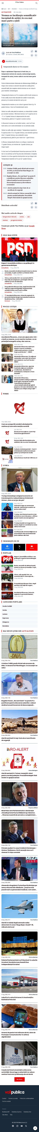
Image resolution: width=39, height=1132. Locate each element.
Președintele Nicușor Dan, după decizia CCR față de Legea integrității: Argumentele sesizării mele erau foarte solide (20, 288)
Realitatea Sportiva (16, 1112)
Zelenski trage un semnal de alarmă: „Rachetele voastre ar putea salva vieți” (24, 507)
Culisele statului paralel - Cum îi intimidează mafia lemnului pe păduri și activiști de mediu (25, 451)
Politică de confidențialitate (27, 1098)
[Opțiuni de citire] (35, 1128)
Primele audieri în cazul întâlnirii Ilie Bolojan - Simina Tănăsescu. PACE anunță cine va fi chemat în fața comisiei (19, 850)
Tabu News (5, 1114)
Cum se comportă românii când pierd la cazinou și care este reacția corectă (16, 425)
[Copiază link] (32, 51)
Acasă (4, 9)
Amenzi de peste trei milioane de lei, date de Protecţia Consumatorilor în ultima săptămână (18, 1035)
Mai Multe (19, 1079)
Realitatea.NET (6, 1112)
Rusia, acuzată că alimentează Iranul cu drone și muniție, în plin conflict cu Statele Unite (21, 272)
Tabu (11, 1114)
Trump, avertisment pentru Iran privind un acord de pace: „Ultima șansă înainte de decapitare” (25, 516)
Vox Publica (16, 52)
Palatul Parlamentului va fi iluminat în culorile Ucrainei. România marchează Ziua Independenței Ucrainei (19, 962)
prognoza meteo (16, 220)
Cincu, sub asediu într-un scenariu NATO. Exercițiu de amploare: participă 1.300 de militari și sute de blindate (19, 279)
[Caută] (36, 3)
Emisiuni (7, 301)
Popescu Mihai (33, 808)
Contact (4, 1098)
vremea (5, 220)
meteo (22, 217)
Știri (9, 9)
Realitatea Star (27, 1112)
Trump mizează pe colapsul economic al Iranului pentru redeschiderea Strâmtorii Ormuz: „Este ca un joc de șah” (17, 498)
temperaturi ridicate (10, 217)
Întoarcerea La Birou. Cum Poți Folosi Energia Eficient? (24, 432)
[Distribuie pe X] (36, 55)
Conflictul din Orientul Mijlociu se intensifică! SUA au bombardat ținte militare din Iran (25, 533)
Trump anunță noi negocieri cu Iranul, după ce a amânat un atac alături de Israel (25, 525)
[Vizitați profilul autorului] (3, 53)
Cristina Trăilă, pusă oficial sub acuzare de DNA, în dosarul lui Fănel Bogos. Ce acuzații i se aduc (20, 170)
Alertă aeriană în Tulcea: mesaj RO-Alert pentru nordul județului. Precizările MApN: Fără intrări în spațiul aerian (22, 195)
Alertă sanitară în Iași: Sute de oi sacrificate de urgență (19, 189)
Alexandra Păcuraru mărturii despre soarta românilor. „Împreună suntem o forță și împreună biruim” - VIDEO (24, 349)
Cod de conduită (6, 1101)
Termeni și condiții (13, 1098)
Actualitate (14, 9)
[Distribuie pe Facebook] (36, 51)
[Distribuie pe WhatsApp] (32, 55)
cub (28, 217)
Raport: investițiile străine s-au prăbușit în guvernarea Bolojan (25, 557)
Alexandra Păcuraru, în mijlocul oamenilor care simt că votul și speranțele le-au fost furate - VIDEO (25, 359)
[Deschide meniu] (3, 3)
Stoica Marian (33, 957)
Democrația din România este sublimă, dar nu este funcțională (25, 441)
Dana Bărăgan (33, 770)
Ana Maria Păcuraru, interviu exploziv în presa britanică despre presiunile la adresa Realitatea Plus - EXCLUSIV (20, 297)
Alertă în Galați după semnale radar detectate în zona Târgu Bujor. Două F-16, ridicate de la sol (17, 925)
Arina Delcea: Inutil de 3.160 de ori (25, 458)
